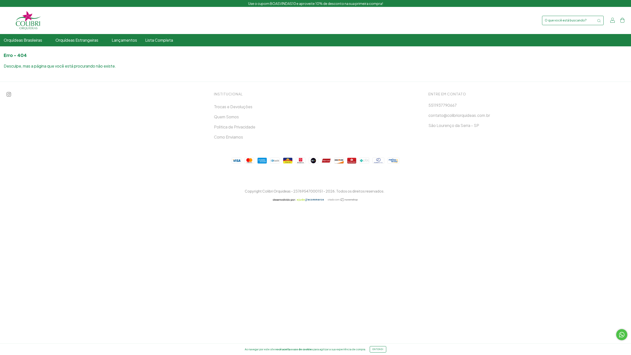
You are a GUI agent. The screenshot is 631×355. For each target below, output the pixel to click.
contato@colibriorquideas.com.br (459, 115)
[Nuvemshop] (343, 199)
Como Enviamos (228, 137)
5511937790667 (442, 105)
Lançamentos (124, 40)
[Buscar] (599, 20)
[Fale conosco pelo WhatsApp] (621, 334)
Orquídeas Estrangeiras (77, 40)
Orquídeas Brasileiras (23, 40)
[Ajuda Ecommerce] (300, 199)
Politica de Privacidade (234, 126)
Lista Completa (159, 40)
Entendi (378, 349)
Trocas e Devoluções (233, 106)
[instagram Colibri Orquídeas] (9, 94)
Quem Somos (226, 116)
